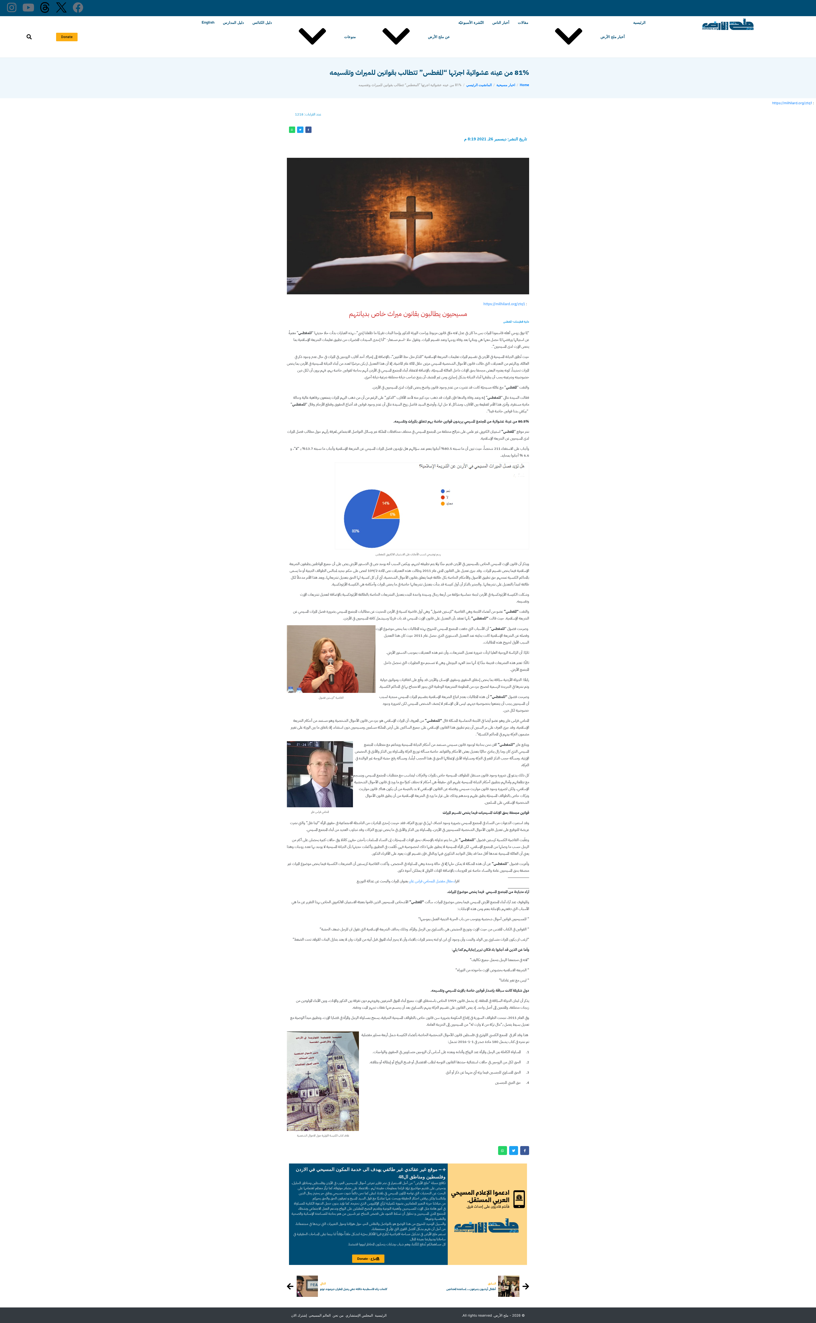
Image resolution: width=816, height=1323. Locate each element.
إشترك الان (299, 1315)
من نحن (338, 1315)
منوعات (350, 37)
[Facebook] (78, 7)
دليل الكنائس (262, 23)
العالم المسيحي (320, 1315)
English (208, 22)
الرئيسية (639, 23)
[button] (368, 1173)
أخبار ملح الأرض (613, 37)
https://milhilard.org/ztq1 (792, 103)
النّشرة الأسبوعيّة (471, 23)
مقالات (523, 23)
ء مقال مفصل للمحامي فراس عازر (432, 881)
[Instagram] (11, 7)
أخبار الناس (500, 23)
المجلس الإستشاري (359, 1315)
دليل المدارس (233, 23)
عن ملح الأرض (439, 37)
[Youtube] (28, 7)
